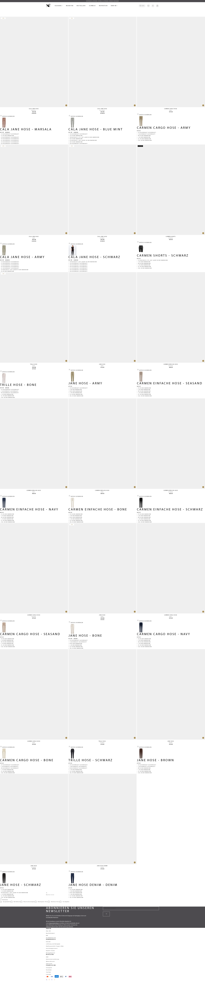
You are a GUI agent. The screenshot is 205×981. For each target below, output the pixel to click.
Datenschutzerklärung (52, 959)
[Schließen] (1, 899)
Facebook (48, 969)
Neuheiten (69, 6)
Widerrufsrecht (50, 961)
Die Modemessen (51, 937)
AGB (47, 957)
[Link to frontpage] (48, 6)
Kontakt (48, 941)
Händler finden (50, 950)
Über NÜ (114, 6)
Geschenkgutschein (52, 948)
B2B (47, 935)
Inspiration (103, 5)
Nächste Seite (50, 894)
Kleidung (58, 6)
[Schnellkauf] (66, 105)
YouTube (48, 972)
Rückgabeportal (50, 952)
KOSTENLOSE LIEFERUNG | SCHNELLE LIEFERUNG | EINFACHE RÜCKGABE (102, 1)
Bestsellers (81, 6)
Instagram (49, 967)
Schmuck (92, 6)
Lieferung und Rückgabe (53, 944)
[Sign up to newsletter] (106, 914)
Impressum (49, 963)
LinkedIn (48, 974)
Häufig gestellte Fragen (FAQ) (55, 946)
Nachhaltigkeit (50, 933)
